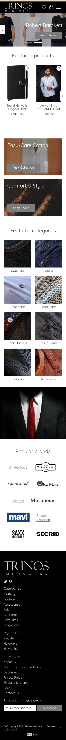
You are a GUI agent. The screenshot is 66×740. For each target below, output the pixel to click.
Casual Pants (48, 343)
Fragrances (11, 625)
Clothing (9, 594)
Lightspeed (10, 729)
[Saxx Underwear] (18, 534)
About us (10, 662)
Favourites (11, 620)
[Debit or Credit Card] (35, 734)
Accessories (48, 379)
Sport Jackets (17, 343)
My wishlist (11, 648)
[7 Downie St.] (45, 467)
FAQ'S (8, 688)
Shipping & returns (16, 682)
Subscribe (49, 708)
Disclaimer (11, 672)
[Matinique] (42, 501)
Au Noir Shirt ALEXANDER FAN (49, 107)
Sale (6, 609)
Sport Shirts (48, 307)
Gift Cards (10, 615)
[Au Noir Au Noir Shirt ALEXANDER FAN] (48, 83)
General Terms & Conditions (22, 667)
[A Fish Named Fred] (18, 484)
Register (9, 638)
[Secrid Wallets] (48, 534)
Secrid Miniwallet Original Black (17, 107)
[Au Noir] (48, 484)
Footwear (17, 379)
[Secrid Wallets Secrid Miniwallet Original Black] (17, 83)
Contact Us (11, 693)
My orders (10, 643)
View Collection (48, 35)
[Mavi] (18, 517)
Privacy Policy (13, 677)
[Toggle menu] (58, 7)
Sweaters (17, 270)
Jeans (48, 270)
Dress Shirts (17, 307)
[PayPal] (29, 734)
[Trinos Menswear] (18, 7)
